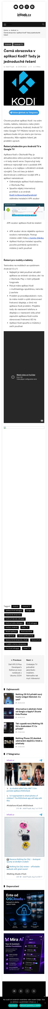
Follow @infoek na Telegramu (25, 112)
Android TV (18, 44)
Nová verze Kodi (26, 631)
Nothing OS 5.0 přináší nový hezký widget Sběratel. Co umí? (29, 697)
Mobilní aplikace (11, 631)
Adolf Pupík (10, 67)
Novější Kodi (10, 636)
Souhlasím (13, 1005)
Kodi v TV (25, 627)
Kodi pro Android (11, 627)
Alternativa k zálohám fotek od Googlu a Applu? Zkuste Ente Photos (29, 711)
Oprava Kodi (35, 640)
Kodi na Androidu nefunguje (15, 619)
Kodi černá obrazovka (13, 615)
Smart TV (26, 648)
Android (8, 44)
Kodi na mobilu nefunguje (14, 623)
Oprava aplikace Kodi (25, 636)
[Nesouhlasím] (45, 1003)
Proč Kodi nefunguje (12, 648)
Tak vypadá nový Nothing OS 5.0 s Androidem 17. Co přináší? (29, 726)
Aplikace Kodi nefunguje (14, 611)
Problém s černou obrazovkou (16, 644)
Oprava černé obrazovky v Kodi (16, 640)
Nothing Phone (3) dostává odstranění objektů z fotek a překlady (29, 741)
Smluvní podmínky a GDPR (30, 1005)
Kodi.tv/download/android (23, 195)
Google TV (29, 611)
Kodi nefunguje (32, 623)
